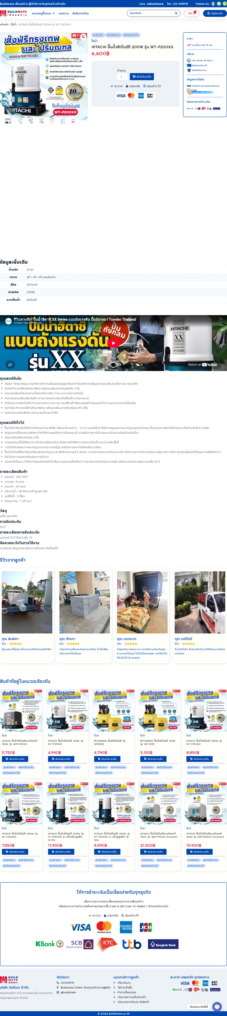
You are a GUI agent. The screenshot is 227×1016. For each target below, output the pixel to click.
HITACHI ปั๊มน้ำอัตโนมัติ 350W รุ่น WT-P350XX (204, 742)
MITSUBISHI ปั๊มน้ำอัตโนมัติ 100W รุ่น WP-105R (158, 742)
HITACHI (32, 284)
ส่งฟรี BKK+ (98, 35)
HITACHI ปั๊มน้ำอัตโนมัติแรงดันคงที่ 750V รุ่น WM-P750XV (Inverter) (158, 835)
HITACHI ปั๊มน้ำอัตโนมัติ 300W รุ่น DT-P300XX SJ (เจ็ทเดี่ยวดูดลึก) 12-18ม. (66, 836)
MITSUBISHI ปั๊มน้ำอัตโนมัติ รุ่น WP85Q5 (110, 742)
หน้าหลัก (4, 24)
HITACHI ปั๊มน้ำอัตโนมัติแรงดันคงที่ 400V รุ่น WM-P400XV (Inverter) (205, 835)
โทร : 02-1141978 (177, 4)
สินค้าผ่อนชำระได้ (131, 35)
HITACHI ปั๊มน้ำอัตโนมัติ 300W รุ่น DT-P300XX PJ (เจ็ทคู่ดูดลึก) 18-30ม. (112, 836)
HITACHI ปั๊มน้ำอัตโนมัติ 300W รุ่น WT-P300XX (20, 835)
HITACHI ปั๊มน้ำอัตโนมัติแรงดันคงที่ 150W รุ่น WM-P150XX (19, 742)
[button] (43, 13)
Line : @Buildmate (151, 4)
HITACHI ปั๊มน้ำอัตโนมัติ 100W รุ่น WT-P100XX (65, 742)
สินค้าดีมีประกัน (113, 35)
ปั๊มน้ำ (13, 24)
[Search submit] (176, 13)
